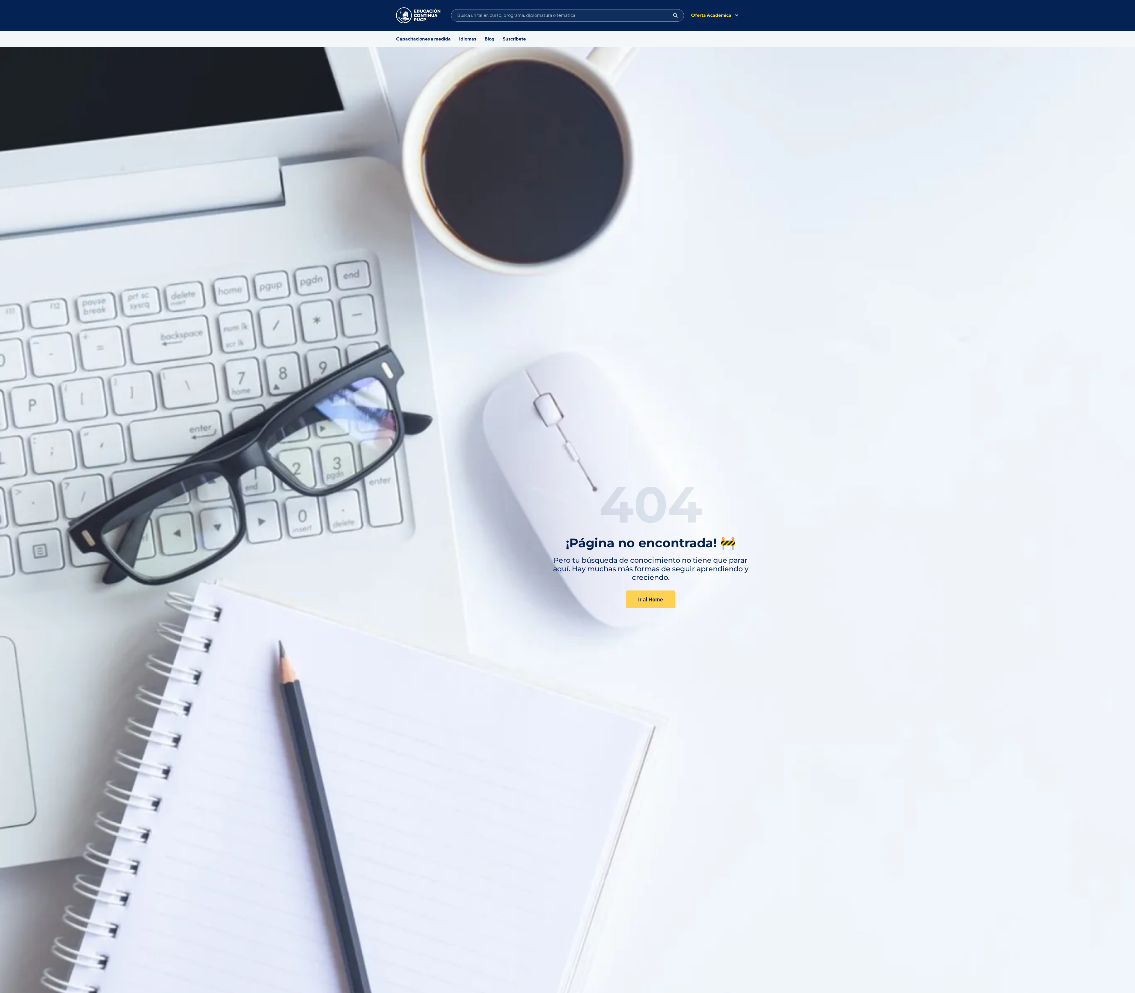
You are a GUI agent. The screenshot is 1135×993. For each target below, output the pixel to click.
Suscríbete (514, 39)
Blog (489, 39)
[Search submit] (675, 15)
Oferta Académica (711, 15)
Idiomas (467, 39)
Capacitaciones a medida (423, 39)
